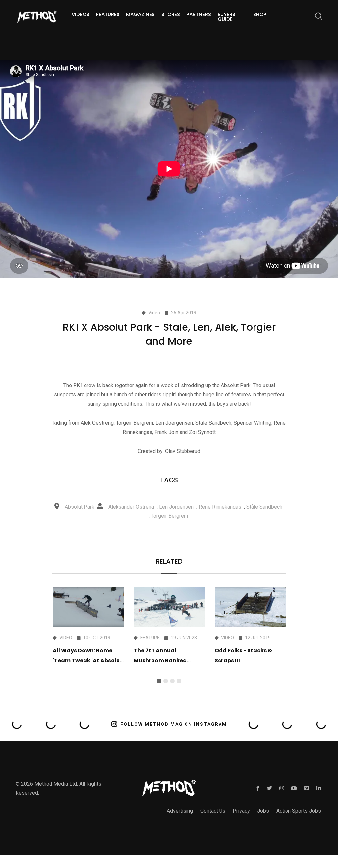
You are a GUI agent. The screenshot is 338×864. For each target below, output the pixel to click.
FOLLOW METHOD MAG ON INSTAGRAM (173, 724)
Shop (259, 14)
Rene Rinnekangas (220, 507)
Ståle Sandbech (264, 507)
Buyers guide (226, 17)
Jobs (263, 811)
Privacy (241, 811)
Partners (198, 14)
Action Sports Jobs (298, 811)
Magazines (140, 14)
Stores (170, 14)
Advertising (180, 811)
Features (107, 14)
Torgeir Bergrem (169, 516)
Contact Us (212, 811)
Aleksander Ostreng (131, 507)
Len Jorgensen (176, 507)
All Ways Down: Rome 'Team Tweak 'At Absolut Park (87, 660)
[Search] (315, 17)
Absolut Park (79, 507)
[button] (159, 681)
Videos (80, 14)
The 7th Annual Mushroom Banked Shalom (160, 660)
